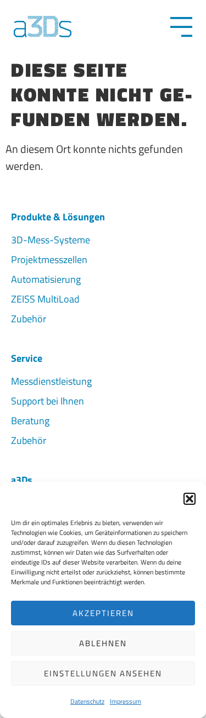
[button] (189, 498)
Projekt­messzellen (49, 259)
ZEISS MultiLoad (45, 299)
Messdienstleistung (51, 381)
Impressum (125, 701)
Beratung (30, 420)
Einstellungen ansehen (103, 673)
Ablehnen (103, 643)
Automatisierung (46, 279)
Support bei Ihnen (47, 401)
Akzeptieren (103, 613)
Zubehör (28, 318)
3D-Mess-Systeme (50, 239)
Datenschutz (87, 701)
